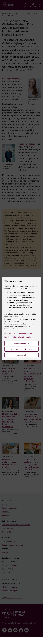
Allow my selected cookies (21, 349)
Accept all (21, 355)
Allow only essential (22, 343)
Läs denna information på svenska (17, 337)
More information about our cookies (18, 333)
